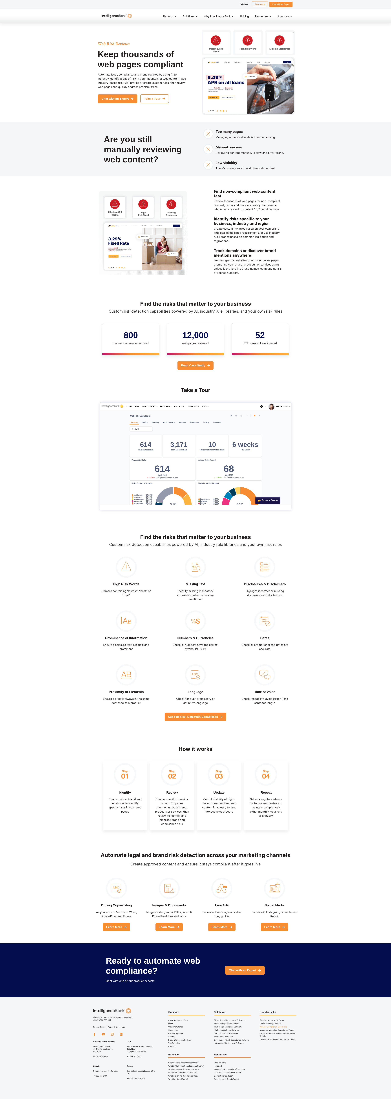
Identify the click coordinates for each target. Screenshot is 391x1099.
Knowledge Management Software (229, 1043)
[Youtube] (103, 1034)
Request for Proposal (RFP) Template (229, 1069)
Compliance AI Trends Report (226, 1079)
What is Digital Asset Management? (183, 1063)
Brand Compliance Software (226, 1033)
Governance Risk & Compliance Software (231, 1040)
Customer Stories (175, 1027)
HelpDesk (218, 1066)
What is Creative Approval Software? (184, 1069)
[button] (169, 16)
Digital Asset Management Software (229, 1020)
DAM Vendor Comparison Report (227, 1072)
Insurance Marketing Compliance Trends (277, 1030)
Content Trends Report (223, 1076)
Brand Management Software (226, 1023)
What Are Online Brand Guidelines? (183, 1076)
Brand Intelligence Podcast (179, 1040)
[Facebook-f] (94, 1034)
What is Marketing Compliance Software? (186, 1066)
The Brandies (174, 1043)
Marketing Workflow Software (226, 1030)
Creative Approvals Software (272, 1020)
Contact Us (173, 1030)
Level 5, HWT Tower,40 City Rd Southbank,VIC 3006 (103, 1049)
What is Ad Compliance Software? (182, 1072)
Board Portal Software (223, 1036)
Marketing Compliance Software (228, 1027)
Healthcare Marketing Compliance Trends (277, 1039)
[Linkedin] (121, 1034)
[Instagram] (112, 1034)
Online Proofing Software (270, 1023)
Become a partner (175, 1033)
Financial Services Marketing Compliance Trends (277, 1034)
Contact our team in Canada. (105, 1071)
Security (171, 1036)
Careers (171, 1046)
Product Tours (220, 1063)
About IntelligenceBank (178, 1020)
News (170, 1023)
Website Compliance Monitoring (273, 1027)
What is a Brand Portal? (178, 1079)
